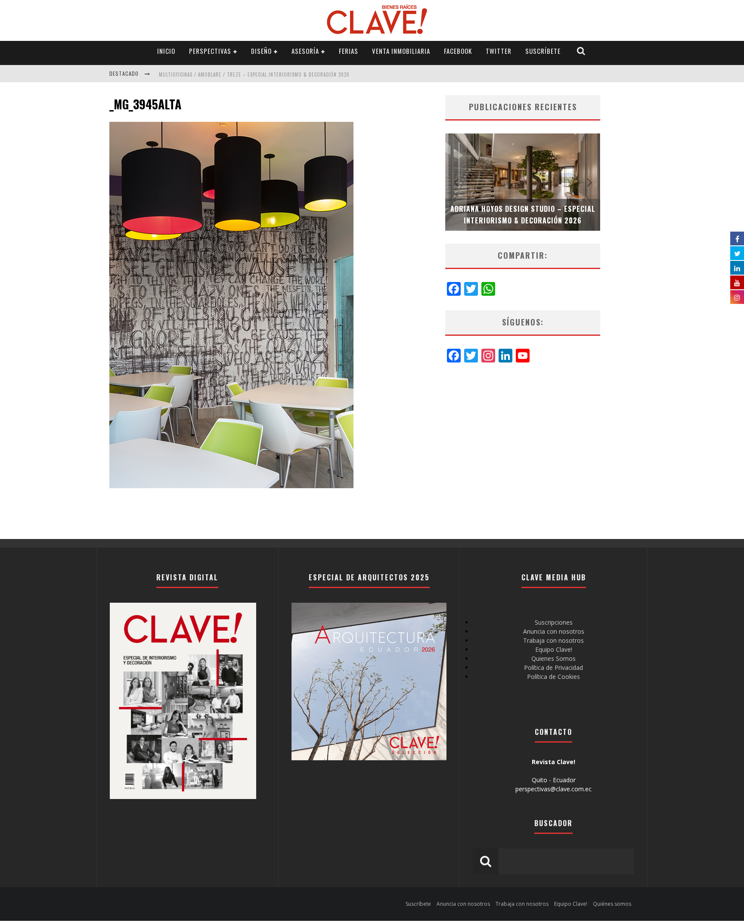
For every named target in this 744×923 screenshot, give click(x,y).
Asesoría (305, 51)
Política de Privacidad (553, 667)
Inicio (166, 51)
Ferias (348, 51)
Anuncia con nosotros (553, 631)
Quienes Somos (553, 658)
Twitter (499, 51)
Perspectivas (210, 51)
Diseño (261, 51)
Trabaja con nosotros (553, 640)
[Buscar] (581, 51)
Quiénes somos (612, 904)
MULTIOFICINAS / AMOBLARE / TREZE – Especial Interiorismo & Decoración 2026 (254, 74)
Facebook (458, 51)
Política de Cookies (553, 676)
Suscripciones (554, 622)
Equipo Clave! (553, 649)
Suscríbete (543, 51)
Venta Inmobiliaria (401, 51)
